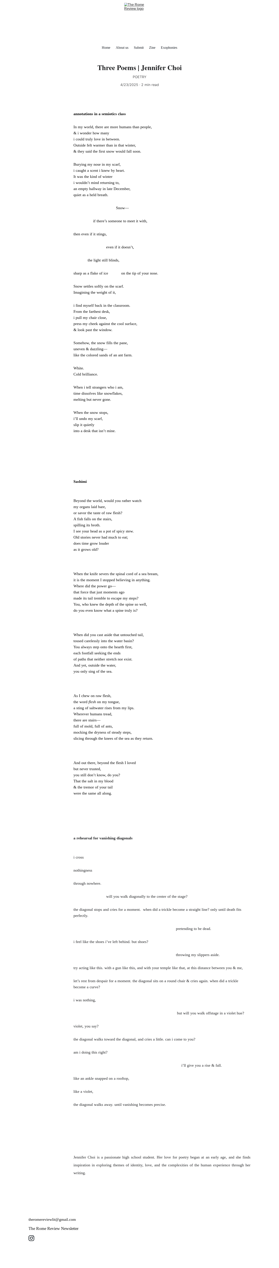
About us (122, 47)
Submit (139, 47)
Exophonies (169, 47)
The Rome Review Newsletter (53, 1228)
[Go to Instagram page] (31, 1238)
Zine (152, 47)
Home (106, 47)
